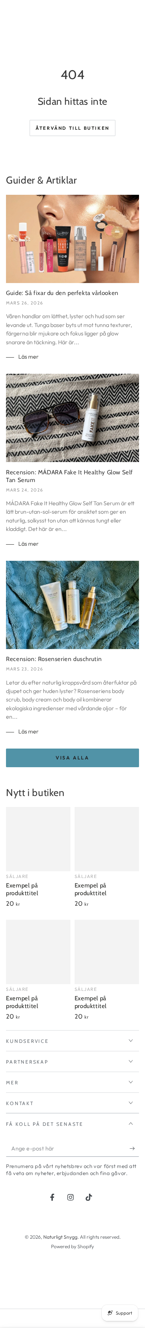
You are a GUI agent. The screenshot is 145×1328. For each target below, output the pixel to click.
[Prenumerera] (134, 1149)
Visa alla (72, 758)
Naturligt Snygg (60, 1237)
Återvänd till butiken (72, 128)
